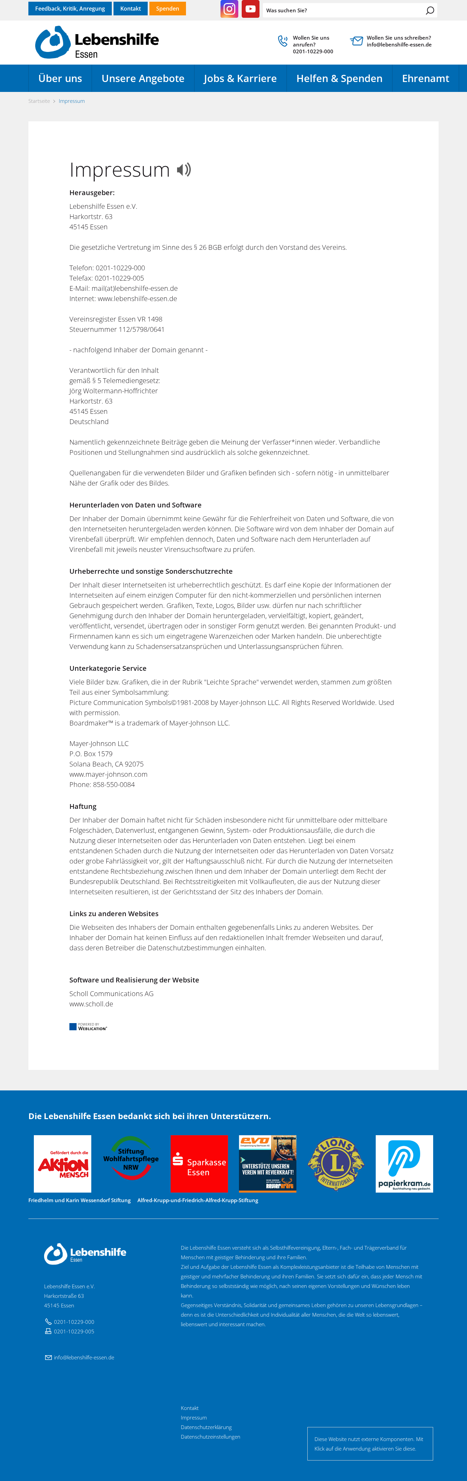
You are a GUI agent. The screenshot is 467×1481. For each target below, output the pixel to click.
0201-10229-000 (74, 1321)
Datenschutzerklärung (206, 1427)
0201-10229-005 (74, 1331)
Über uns (60, 78)
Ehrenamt (425, 78)
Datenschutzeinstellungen (210, 1436)
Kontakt (130, 8)
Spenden (167, 8)
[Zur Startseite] (97, 43)
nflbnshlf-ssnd (83, 1357)
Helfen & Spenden (339, 78)
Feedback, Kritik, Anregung (70, 8)
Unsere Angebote (143, 78)
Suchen (430, 10)
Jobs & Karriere (240, 78)
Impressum (194, 1417)
